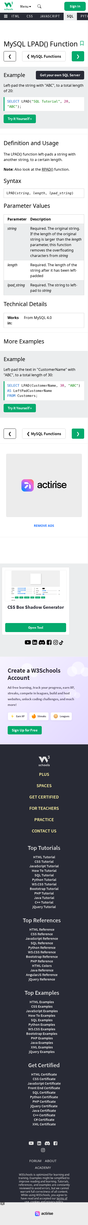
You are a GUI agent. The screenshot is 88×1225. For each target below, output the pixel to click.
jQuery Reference (42, 979)
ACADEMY (43, 1167)
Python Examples (41, 1024)
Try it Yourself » (20, 118)
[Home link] (8, 6)
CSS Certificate (44, 1078)
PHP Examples (42, 1038)
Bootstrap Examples (41, 1033)
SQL (70, 16)
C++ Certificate (44, 1115)
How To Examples (41, 1015)
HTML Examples (42, 1002)
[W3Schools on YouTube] (28, 642)
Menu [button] (24, 6)
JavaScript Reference (41, 938)
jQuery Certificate (44, 1106)
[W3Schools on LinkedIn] (34, 642)
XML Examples (42, 1047)
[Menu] (6, 16)
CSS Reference (42, 934)
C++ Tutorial (44, 902)
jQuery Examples (42, 1051)
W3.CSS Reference (42, 952)
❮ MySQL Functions (44, 56)
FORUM (35, 1160)
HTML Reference (41, 929)
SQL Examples (42, 1020)
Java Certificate (44, 1110)
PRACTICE (44, 819)
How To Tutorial (44, 870)
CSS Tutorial (44, 861)
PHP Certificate (44, 1101)
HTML (15, 16)
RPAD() (47, 169)
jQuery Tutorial (44, 906)
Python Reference (42, 947)
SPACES (44, 785)
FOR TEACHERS (44, 808)
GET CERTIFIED (44, 797)
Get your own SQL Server (60, 74)
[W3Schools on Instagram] (55, 642)
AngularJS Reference (42, 974)
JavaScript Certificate (44, 1083)
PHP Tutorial (44, 893)
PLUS (44, 774)
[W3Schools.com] (44, 763)
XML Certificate (44, 1124)
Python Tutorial (44, 879)
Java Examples (41, 1042)
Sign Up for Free (25, 730)
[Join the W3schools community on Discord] (41, 642)
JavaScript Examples (42, 1011)
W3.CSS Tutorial (44, 884)
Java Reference (41, 970)
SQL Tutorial (44, 875)
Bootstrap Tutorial (44, 888)
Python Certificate (44, 1097)
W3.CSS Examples (41, 1029)
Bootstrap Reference (42, 956)
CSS (30, 16)
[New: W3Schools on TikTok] (61, 642)
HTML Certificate (44, 1074)
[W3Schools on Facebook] (49, 642)
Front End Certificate (44, 1088)
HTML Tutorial (44, 857)
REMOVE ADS (44, 525)
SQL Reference (42, 943)
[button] (39, 6)
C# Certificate (44, 1119)
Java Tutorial (44, 897)
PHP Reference (41, 961)
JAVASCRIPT (50, 16)
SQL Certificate (44, 1092)
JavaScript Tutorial (44, 866)
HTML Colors (42, 965)
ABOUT (50, 1160)
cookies (35, 1202)
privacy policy (54, 1202)
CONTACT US (44, 831)
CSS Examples (42, 1006)
